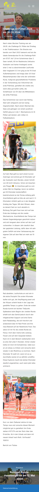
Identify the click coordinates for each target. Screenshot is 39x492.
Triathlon (9, 36)
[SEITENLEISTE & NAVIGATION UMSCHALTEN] (34, 6)
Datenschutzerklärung (10, 488)
